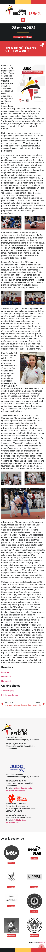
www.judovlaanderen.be (15, 790)
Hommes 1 (6, 676)
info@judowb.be (19, 820)
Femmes (5, 672)
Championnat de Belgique (23, 37)
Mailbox (42, 942)
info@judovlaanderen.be (22, 788)
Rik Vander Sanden (9, 695)
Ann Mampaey (7, 690)
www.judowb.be (12, 822)
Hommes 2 (6, 681)
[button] (23, 20)
